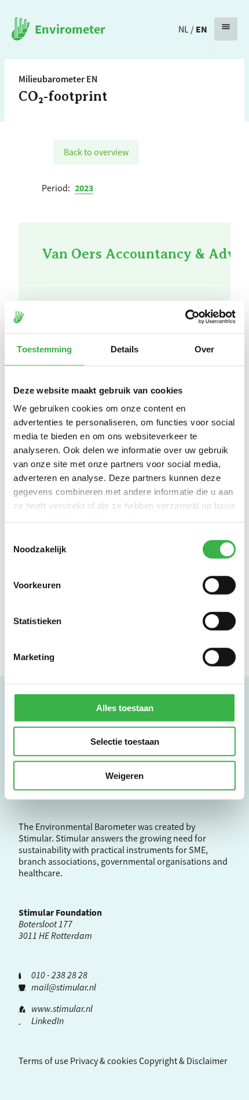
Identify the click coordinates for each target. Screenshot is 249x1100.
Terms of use (43, 1060)
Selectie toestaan (124, 741)
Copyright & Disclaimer (183, 1060)
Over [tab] (204, 349)
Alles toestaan (124, 707)
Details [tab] (125, 349)
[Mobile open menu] (225, 29)
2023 (84, 188)
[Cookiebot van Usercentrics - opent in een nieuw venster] (185, 317)
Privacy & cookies (103, 1060)
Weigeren (124, 775)
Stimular (72, 838)
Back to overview (96, 152)
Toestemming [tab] (44, 349)
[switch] (219, 585)
